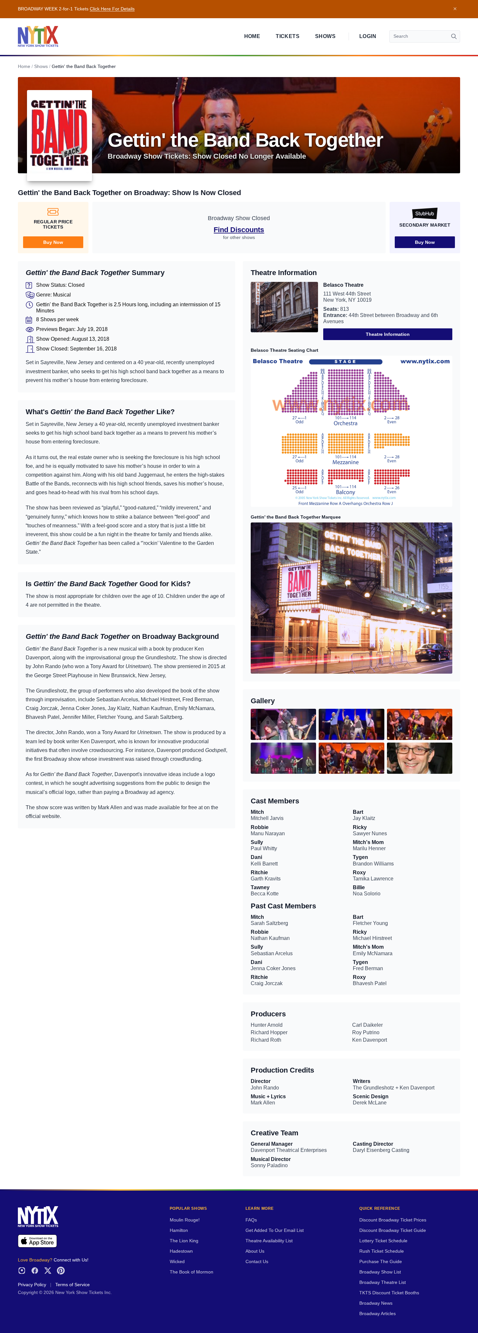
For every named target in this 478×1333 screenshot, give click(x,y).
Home (252, 36)
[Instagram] (22, 1270)
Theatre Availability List (269, 1240)
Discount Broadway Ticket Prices (392, 1220)
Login (367, 36)
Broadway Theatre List (382, 1282)
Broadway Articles (377, 1313)
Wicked (177, 1261)
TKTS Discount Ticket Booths (389, 1292)
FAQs (251, 1220)
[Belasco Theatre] (284, 311)
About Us (255, 1251)
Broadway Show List (380, 1272)
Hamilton (179, 1230)
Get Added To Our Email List (275, 1230)
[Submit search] (454, 36)
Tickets (287, 36)
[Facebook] (35, 1270)
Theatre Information (388, 334)
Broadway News (375, 1303)
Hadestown (181, 1251)
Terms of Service (72, 1284)
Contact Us (257, 1261)
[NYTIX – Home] (38, 36)
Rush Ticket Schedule (381, 1251)
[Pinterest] (61, 1270)
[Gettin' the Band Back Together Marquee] (351, 598)
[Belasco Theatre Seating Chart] (351, 431)
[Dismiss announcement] (455, 9)
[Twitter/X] (48, 1270)
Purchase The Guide (380, 1261)
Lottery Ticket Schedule (383, 1240)
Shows (325, 36)
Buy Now (53, 242)
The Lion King (184, 1240)
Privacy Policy (32, 1284)
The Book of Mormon (191, 1272)
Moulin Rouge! (185, 1220)
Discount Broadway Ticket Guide (392, 1230)
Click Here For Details (112, 9)
